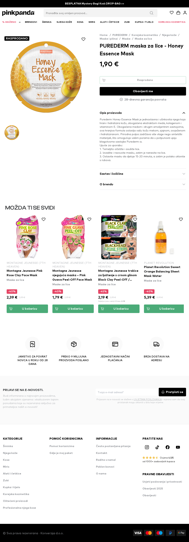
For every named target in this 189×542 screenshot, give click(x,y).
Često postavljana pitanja (113, 446)
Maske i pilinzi (109, 39)
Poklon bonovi (105, 467)
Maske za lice (143, 39)
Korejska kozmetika (145, 35)
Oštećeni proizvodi (15, 501)
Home (105, 35)
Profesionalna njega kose (19, 508)
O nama (101, 473)
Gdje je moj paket (61, 453)
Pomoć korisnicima (61, 446)
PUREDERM (119, 35)
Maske (126, 39)
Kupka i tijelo (11, 487)
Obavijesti (149, 495)
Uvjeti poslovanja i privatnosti (162, 482)
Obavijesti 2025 (152, 488)
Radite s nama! (106, 460)
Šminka (8, 446)
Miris (6, 467)
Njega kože (169, 35)
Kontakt (101, 453)
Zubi (6, 480)
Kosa (6, 460)
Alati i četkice (12, 473)
